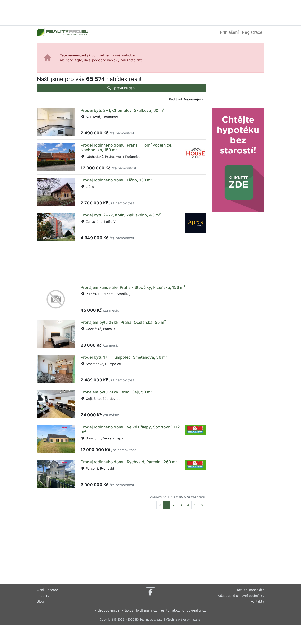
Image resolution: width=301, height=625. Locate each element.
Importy (43, 596)
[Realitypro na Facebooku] (150, 592)
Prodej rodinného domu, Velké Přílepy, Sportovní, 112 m (130, 429)
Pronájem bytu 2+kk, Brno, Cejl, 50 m (116, 392)
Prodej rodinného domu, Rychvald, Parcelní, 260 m (129, 461)
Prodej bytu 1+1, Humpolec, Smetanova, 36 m (124, 357)
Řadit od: (185, 99)
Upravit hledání (123, 88)
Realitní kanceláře (250, 590)
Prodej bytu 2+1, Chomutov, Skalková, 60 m (123, 110)
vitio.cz (127, 610)
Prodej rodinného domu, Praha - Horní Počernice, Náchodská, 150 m (126, 147)
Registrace (252, 32)
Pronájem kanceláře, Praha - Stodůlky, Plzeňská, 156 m (133, 287)
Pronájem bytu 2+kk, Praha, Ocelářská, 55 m (123, 322)
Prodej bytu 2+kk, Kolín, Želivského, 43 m (121, 215)
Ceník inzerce (47, 590)
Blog (40, 601)
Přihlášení (229, 32)
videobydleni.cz (107, 610)
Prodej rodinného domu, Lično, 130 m (116, 180)
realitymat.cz (170, 610)
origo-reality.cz (194, 610)
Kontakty (257, 601)
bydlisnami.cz (146, 610)
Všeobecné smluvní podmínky (241, 596)
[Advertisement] (150, 12)
